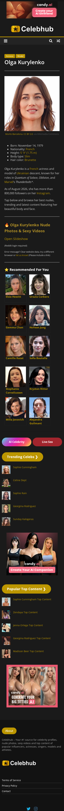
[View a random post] (58, 40)
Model (20, 56)
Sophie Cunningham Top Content (32, 599)
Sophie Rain (20, 493)
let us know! (22, 255)
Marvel (8, 182)
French (30, 149)
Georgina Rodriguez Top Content (32, 638)
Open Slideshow (16, 239)
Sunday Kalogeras (23, 519)
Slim (27, 156)
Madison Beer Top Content (28, 651)
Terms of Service (11, 780)
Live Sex (47, 442)
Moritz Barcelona (14, 134)
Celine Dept (19, 480)
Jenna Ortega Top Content (28, 625)
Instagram (43, 193)
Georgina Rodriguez (24, 506)
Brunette (30, 160)
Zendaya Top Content (25, 612)
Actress (9, 56)
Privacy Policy (9, 785)
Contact (6, 791)
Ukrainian (23, 173)
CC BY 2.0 (28, 134)
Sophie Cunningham (25, 467)
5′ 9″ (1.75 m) (28, 153)
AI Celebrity (16, 442)
